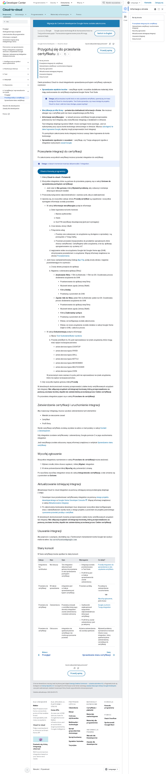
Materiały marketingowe (92, 715)
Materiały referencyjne (60, 14)
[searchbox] (15, 22)
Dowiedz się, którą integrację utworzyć (40, 746)
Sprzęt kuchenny (75, 737)
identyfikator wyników (69, 336)
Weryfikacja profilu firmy (52, 110)
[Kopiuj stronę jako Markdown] (65, 54)
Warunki (36, 769)
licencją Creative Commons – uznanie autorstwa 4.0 (86, 683)
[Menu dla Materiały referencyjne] (71, 14)
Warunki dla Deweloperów (92, 737)
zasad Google (66, 143)
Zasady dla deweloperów (92, 743)
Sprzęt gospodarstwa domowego (74, 731)
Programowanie (39, 3)
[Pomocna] (110, 44)
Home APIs (55, 710)
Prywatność (45, 769)
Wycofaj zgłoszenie (105, 599)
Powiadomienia (63, 256)
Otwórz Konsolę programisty (52, 171)
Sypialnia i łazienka (76, 741)
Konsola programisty (109, 707)
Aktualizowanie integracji (59, 503)
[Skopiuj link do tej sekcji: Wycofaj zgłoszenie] (64, 454)
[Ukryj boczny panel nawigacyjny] (27, 770)
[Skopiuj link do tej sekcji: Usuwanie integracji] (64, 531)
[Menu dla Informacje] (26, 14)
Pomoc (78, 14)
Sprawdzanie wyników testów (54, 89)
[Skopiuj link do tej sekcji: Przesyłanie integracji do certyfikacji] (84, 151)
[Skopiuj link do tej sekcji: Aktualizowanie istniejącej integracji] (83, 484)
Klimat (71, 712)
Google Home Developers (46, 44)
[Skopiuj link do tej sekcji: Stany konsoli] (56, 548)
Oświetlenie (73, 708)
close (162, 9)
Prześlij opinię (106, 50)
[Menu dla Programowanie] (46, 14)
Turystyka (72, 745)
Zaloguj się (159, 3)
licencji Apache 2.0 (48, 686)
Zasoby (53, 3)
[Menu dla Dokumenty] (72, 2)
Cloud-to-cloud (12, 9)
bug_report (155, 9)
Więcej (79, 3)
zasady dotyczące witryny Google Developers (101, 686)
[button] (13, 62)
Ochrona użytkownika (73, 717)
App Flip (81, 260)
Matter (35, 706)
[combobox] (112, 3)
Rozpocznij (7, 14)
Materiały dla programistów (92, 721)
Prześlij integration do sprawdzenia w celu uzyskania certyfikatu (106, 567)
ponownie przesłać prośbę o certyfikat (58, 512)
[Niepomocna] (113, 44)
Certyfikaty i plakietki (91, 709)
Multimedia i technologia (73, 723)
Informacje (19, 14)
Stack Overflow (110, 718)
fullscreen (158, 9)
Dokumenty (65, 3)
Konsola (148, 3)
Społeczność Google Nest (109, 723)
